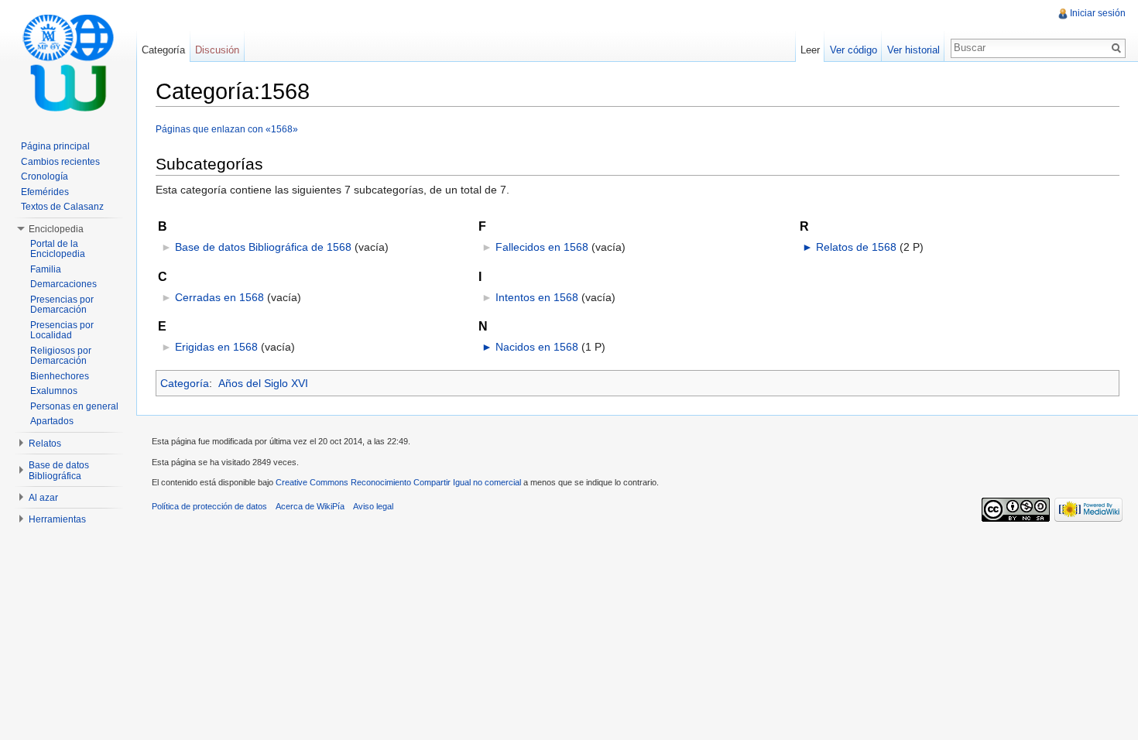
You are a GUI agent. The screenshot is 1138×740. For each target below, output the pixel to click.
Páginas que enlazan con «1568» (227, 129)
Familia (45, 269)
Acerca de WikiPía (310, 506)
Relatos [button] (45, 443)
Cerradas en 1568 (219, 297)
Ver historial (913, 50)
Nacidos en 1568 (536, 347)
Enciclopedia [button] (56, 229)
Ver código (853, 50)
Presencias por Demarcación (62, 305)
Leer (810, 50)
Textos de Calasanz (62, 206)
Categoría (184, 383)
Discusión (217, 50)
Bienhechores (59, 376)
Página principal (55, 146)
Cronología (44, 176)
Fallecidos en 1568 (541, 247)
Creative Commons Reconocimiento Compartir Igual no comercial (398, 482)
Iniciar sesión (1098, 13)
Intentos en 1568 (536, 297)
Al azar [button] (43, 497)
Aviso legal (373, 506)
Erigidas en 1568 (216, 347)
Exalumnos (53, 390)
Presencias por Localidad (62, 330)
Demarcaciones (63, 284)
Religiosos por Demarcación (60, 356)
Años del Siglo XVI (263, 383)
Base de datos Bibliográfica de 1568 (263, 247)
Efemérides (45, 192)
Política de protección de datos (209, 506)
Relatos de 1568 (856, 247)
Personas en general (74, 406)
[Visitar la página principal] (68, 62)
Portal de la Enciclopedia (57, 249)
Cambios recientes (60, 161)
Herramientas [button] (57, 519)
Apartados (52, 421)
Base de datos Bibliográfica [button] (59, 470)
